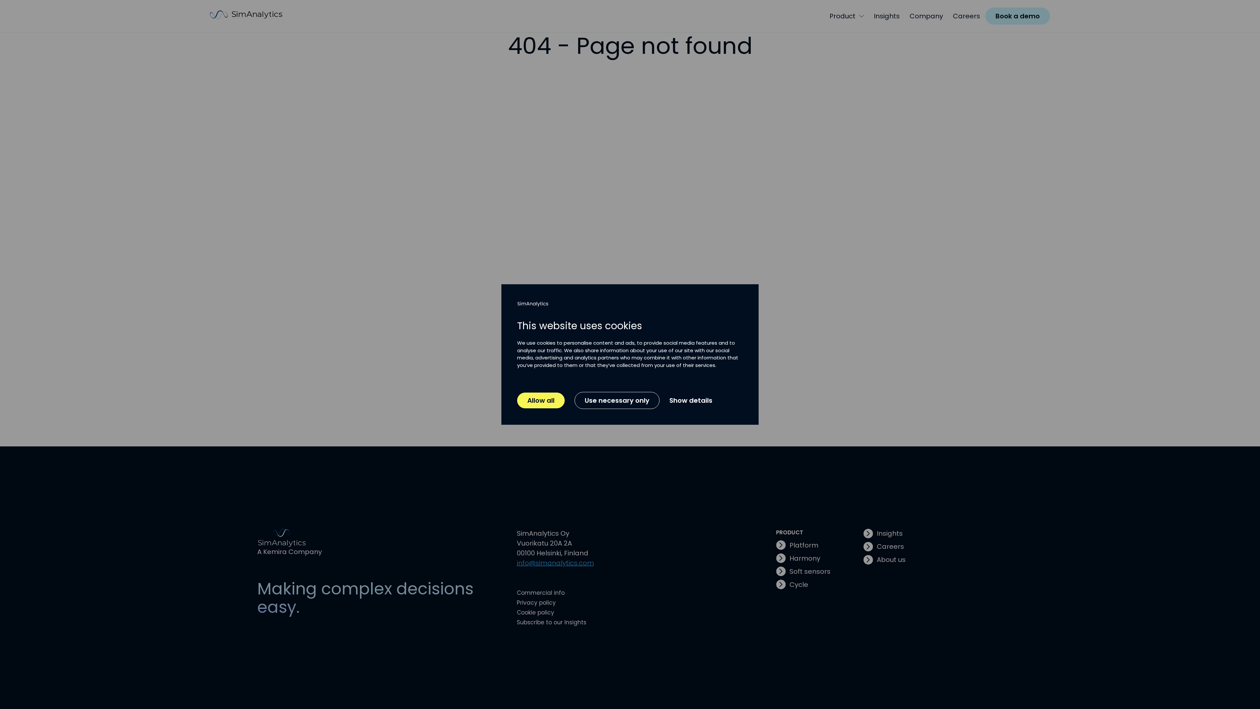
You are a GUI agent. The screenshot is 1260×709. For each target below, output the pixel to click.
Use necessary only (617, 400)
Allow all (541, 400)
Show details (690, 400)
